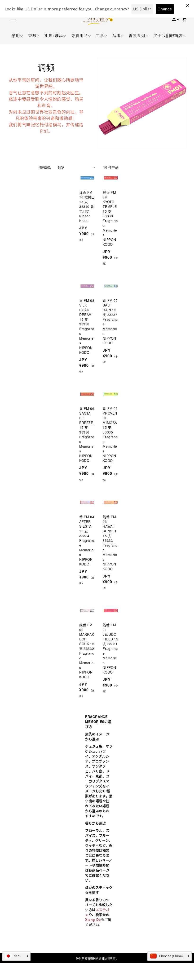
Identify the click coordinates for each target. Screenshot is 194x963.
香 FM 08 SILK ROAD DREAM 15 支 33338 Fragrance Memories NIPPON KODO (86, 326)
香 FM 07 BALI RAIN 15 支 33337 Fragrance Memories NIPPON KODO (110, 321)
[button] (16, 35)
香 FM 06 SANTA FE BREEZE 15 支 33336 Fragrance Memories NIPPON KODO (86, 434)
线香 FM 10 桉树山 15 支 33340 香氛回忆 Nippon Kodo (87, 206)
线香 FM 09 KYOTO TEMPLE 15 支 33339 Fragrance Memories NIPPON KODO (110, 218)
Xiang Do (93, 919)
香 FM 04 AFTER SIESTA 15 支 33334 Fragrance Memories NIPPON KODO (86, 540)
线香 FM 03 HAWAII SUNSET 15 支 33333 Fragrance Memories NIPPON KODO (110, 542)
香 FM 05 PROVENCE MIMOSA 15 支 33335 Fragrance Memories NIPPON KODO (110, 434)
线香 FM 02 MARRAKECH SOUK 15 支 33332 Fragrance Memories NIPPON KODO (86, 650)
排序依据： (45, 167)
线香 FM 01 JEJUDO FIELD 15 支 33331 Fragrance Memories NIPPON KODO (110, 648)
